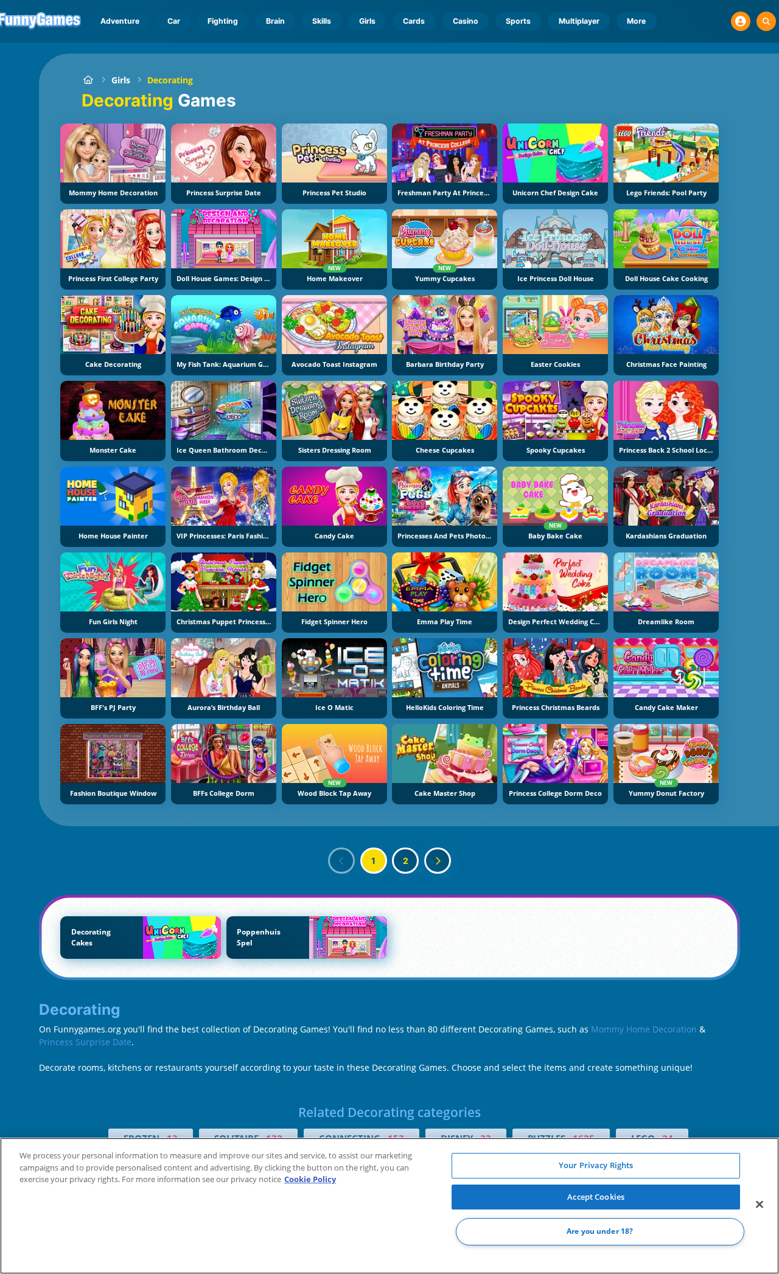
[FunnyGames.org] (88, 80)
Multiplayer (579, 21)
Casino (465, 21)
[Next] (437, 861)
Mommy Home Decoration (644, 1029)
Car (173, 21)
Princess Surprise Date (85, 1042)
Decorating (170, 80)
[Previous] (341, 861)
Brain (275, 21)
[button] (740, 21)
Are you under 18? (600, 1232)
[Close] (759, 1204)
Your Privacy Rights (596, 1165)
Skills (321, 21)
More (636, 21)
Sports (518, 21)
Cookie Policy (310, 1179)
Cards (414, 21)
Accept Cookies (595, 1196)
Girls (367, 21)
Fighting (223, 21)
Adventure (119, 21)
